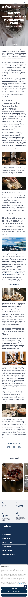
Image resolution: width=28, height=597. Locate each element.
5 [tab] (17, 494)
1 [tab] (11, 494)
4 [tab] (15, 494)
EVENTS (18, 515)
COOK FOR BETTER (14, 284)
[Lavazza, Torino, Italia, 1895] (6, 6)
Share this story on (14, 443)
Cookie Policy (22, 583)
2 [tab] (13, 494)
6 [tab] (18, 494)
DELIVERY (4, 505)
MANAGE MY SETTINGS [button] (14, 591)
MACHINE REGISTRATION (9, 554)
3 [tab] (14, 494)
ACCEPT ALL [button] (14, 588)
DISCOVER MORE (14, 489)
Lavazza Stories (7, 542)
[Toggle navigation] (25, 6)
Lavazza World (7, 550)
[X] (14, 447)
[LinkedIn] (19, 447)
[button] (25, 2)
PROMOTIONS (6, 538)
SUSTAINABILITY (7, 546)
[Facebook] (8, 447)
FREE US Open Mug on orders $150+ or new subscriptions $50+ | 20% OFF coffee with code (13, 2)
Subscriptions (6, 534)
